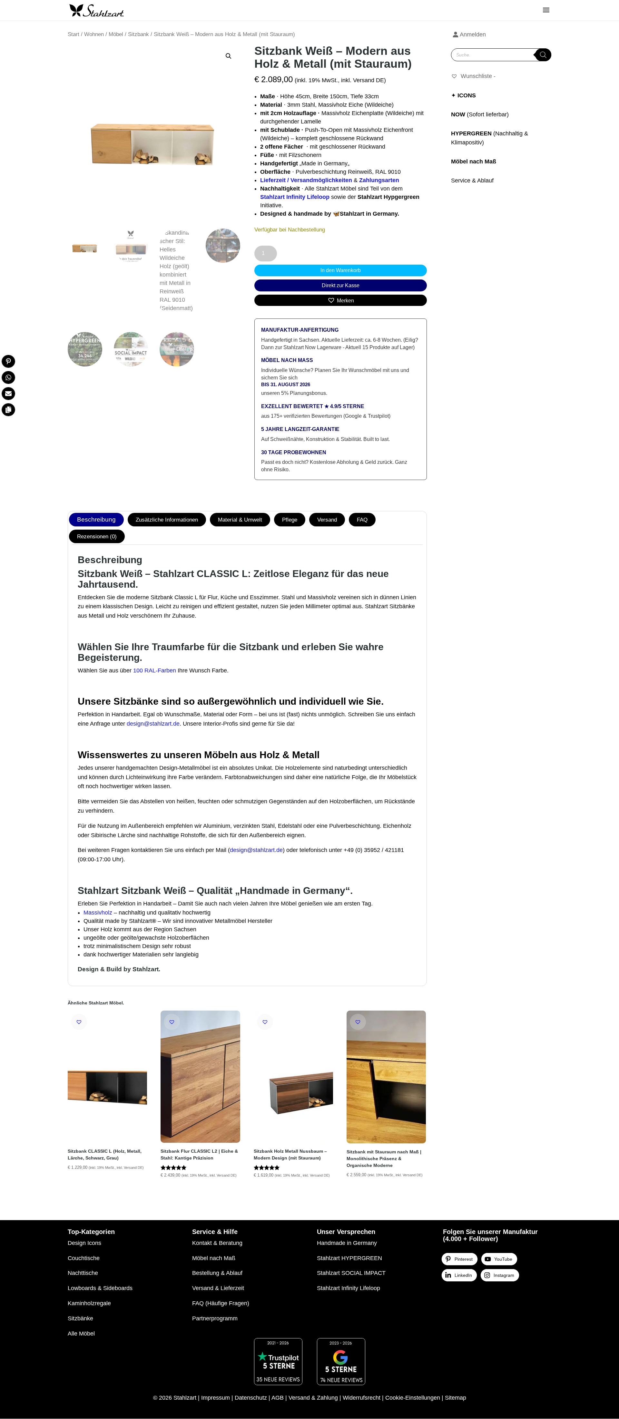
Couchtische (84, 1258)
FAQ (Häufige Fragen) (220, 1303)
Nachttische (83, 1273)
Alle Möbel (81, 1333)
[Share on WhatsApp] (8, 377)
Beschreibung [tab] (96, 519)
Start (73, 34)
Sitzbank (138, 34)
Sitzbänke (80, 1318)
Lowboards (82, 1288)
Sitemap (455, 1398)
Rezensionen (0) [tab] (97, 536)
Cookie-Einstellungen (412, 1398)
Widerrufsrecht (361, 1398)
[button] (228, 56)
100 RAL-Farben (154, 670)
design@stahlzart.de (153, 723)
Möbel (116, 34)
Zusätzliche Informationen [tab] (167, 519)
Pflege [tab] (289, 519)
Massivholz (98, 912)
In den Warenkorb (340, 270)
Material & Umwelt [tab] (240, 519)
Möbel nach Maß (473, 161)
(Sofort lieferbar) (488, 114)
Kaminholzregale (89, 1303)
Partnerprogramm (215, 1318)
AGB (277, 1398)
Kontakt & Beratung (217, 1243)
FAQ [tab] (362, 519)
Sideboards (118, 1288)
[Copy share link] (8, 409)
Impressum (215, 1398)
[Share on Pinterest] (8, 361)
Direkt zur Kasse (340, 285)
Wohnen (94, 34)
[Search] (543, 54)
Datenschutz (251, 1398)
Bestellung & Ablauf (217, 1273)
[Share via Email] (8, 393)
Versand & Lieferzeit (218, 1288)
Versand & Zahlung (313, 1398)
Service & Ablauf (472, 180)
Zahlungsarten (379, 180)
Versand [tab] (327, 519)
